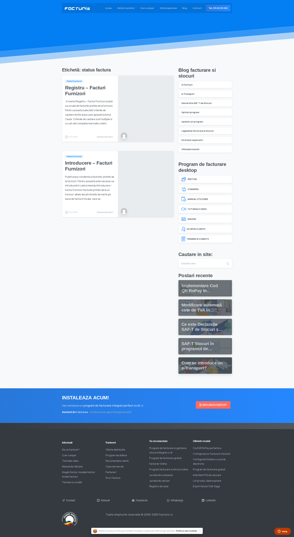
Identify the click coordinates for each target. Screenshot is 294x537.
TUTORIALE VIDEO (197, 209)
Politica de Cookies (186, 530)
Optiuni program (190, 112)
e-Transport (187, 93)
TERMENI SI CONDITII (198, 238)
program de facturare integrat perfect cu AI (111, 405)
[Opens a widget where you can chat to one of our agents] (282, 531)
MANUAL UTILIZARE (198, 199)
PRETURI (192, 179)
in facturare (75, 412)
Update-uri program (192, 121)
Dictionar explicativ (192, 140)
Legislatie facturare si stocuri (197, 130)
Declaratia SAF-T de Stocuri (196, 103)
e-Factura (186, 84)
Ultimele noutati (190, 149)
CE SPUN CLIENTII (196, 228)
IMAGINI (192, 219)
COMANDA (193, 189)
